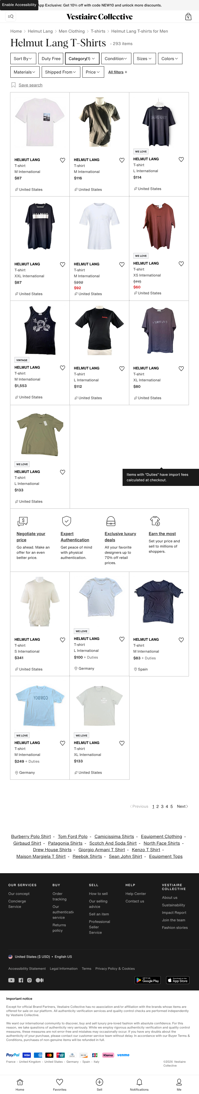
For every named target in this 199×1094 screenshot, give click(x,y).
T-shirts (98, 31)
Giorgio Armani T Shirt (102, 850)
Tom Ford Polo (73, 836)
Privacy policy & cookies (115, 968)
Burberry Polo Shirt (31, 836)
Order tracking (60, 896)
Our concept (19, 893)
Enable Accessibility (19, 5)
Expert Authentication (75, 536)
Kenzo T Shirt (146, 850)
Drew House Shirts (52, 850)
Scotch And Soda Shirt (113, 843)
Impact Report (174, 912)
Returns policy (59, 927)
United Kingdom (30, 1062)
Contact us (134, 901)
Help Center (135, 893)
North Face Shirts (162, 843)
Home (16, 31)
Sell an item (99, 914)
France (11, 1062)
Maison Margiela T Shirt (41, 856)
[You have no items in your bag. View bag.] (188, 16)
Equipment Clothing (161, 836)
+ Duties (91, 657)
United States (54, 1062)
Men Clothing (72, 31)
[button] (188, 16)
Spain (86, 1062)
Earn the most (162, 533)
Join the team (173, 920)
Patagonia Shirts (65, 843)
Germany (72, 1062)
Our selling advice (98, 904)
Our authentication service (65, 912)
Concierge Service (17, 904)
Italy (97, 1062)
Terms (86, 968)
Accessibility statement (27, 968)
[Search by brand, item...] (10, 16)
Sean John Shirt (125, 856)
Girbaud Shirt (27, 843)
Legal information (63, 968)
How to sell (98, 893)
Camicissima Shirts (114, 836)
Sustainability (173, 905)
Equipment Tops (165, 856)
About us (169, 897)
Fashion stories (175, 927)
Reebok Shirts (87, 856)
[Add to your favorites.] (62, 160)
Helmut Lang (40, 31)
